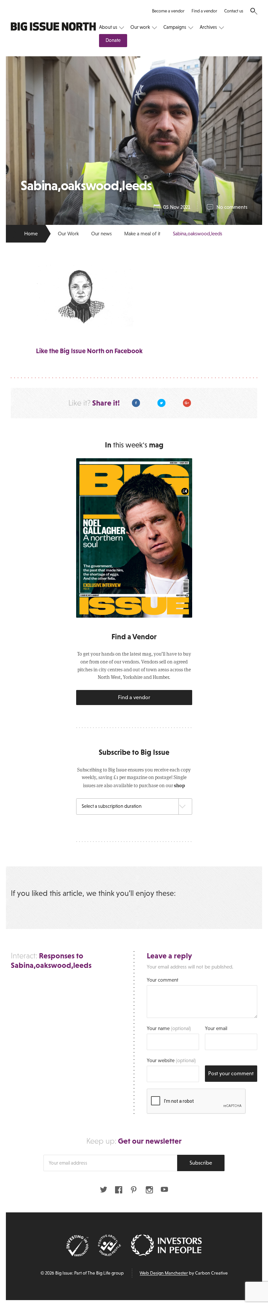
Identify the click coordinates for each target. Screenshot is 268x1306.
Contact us (233, 11)
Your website (171, 1060)
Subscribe (201, 1163)
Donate (113, 40)
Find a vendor (204, 11)
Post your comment (231, 1073)
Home (31, 233)
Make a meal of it (142, 233)
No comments (231, 207)
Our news (101, 233)
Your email (216, 1028)
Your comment (162, 980)
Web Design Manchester (164, 1273)
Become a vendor (168, 11)
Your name (169, 1028)
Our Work (68, 233)
